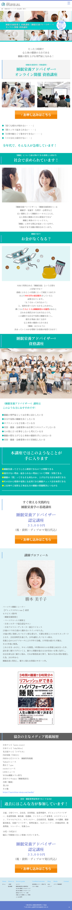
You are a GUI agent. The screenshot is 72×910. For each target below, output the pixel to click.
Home (4, 881)
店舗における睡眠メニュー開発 (23, 894)
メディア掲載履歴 (58, 884)
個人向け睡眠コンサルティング (23, 890)
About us (11, 881)
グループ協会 (35, 886)
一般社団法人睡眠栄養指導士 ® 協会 (36, 905)
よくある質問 (19, 897)
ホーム (3, 884)
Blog (49, 881)
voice (49, 884)
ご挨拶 (9, 884)
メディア (50, 886)
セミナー (18, 884)
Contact (66, 881)
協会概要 (10, 886)
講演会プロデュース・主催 (22, 892)
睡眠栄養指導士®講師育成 (22, 886)
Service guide (20, 881)
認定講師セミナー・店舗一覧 (39, 884)
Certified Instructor (38, 881)
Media (55, 881)
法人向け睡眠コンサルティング (23, 888)
